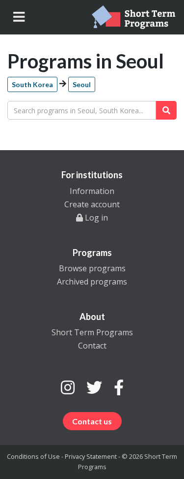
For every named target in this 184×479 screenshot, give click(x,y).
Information (92, 191)
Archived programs (92, 281)
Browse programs (92, 268)
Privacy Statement (91, 456)
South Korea (32, 84)
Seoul (82, 84)
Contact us (92, 421)
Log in (95, 217)
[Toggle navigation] (18, 17)
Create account (92, 204)
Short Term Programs (92, 332)
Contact (92, 345)
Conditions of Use (33, 456)
